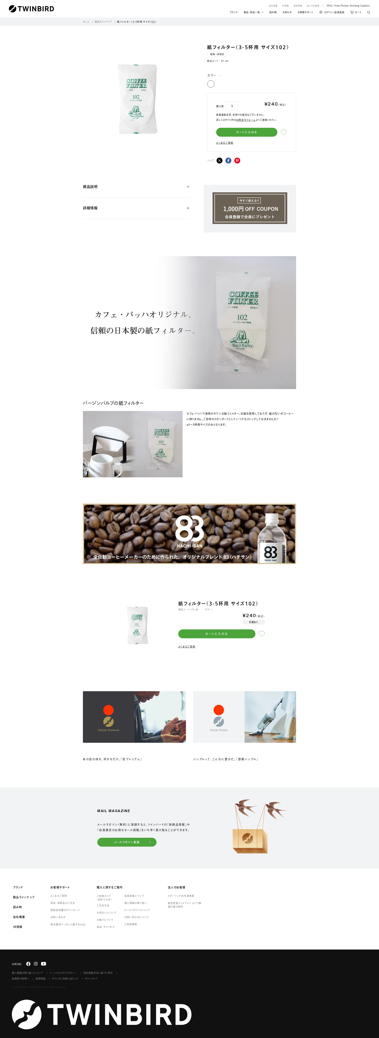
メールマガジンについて (137, 910)
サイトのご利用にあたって (65, 978)
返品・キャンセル (106, 927)
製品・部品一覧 (252, 12)
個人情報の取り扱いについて (27, 973)
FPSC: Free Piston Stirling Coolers (346, 5)
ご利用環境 (130, 924)
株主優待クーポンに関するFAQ (68, 924)
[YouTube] (43, 964)
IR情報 (285, 6)
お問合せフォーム (246, 120)
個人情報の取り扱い (135, 903)
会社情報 (273, 6)
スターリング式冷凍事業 (181, 896)
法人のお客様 (313, 6)
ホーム (86, 22)
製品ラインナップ (103, 22)
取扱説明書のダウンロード (65, 910)
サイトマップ (91, 978)
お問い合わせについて (136, 917)
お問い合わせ (58, 917)
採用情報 (298, 6)
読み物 (273, 13)
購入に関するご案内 (110, 887)
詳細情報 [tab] (90, 208)
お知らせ (287, 13)
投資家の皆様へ (20, 978)
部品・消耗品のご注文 (63, 903)
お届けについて (105, 920)
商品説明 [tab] (90, 186)
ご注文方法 (103, 905)
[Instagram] (36, 964)
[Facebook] (228, 161)
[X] (219, 161)
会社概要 (19, 917)
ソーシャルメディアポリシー (63, 973)
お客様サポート (305, 13)
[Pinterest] (237, 161)
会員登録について (134, 896)
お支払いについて (107, 912)
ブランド (234, 13)
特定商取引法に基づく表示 (98, 973)
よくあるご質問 (224, 143)
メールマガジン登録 (127, 842)
